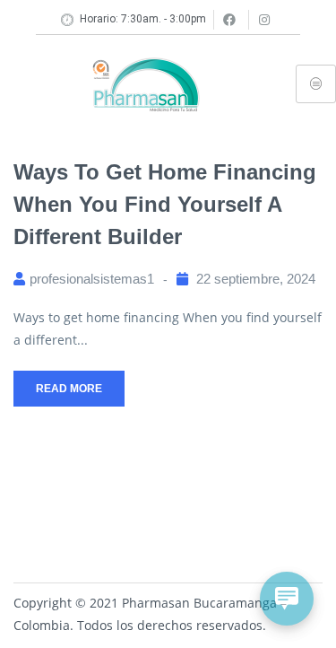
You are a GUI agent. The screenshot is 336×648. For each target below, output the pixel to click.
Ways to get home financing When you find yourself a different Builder (164, 204)
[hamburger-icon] (316, 84)
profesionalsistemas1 (92, 278)
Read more (69, 388)
